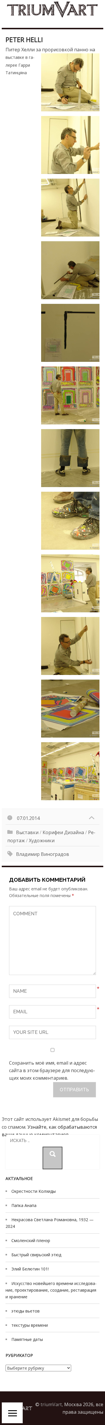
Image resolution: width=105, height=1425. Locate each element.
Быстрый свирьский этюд (36, 1254)
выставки (27, 832)
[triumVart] (52, 9)
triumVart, (52, 1404)
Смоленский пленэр (30, 1240)
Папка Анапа (23, 1205)
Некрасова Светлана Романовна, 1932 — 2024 (50, 1223)
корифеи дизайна (63, 832)
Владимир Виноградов (42, 854)
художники (42, 840)
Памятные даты (27, 1339)
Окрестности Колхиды (33, 1191)
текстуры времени (29, 1325)
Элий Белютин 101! (30, 1269)
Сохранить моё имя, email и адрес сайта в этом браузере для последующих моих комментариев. (52, 1070)
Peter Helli (24, 39)
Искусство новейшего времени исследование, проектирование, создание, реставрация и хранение (51, 1290)
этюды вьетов (25, 1311)
